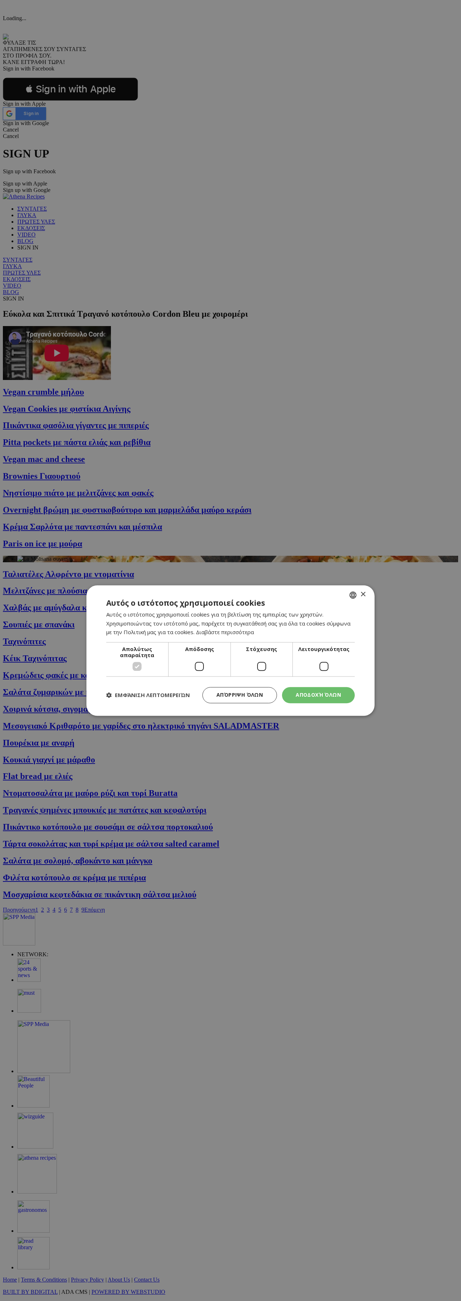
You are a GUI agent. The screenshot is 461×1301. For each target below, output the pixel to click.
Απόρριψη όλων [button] (239, 694)
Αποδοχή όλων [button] (318, 694)
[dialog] (230, 650)
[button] (148, 695)
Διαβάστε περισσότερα (225, 632)
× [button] (363, 594)
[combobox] (353, 595)
